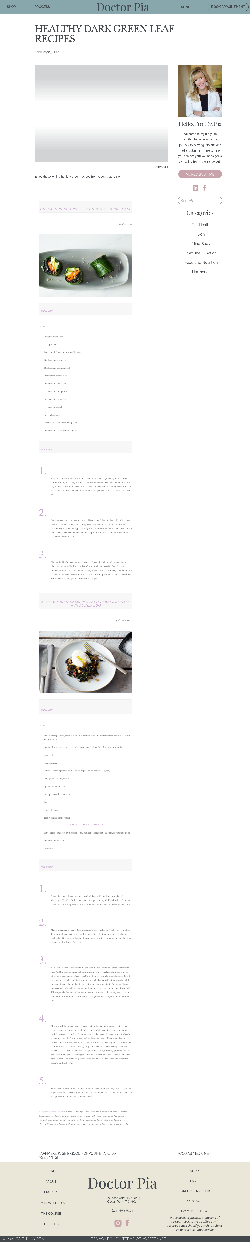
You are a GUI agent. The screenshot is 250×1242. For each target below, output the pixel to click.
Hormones (160, 167)
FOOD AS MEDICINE (193, 1153)
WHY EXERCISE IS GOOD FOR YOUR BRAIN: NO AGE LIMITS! (77, 1155)
